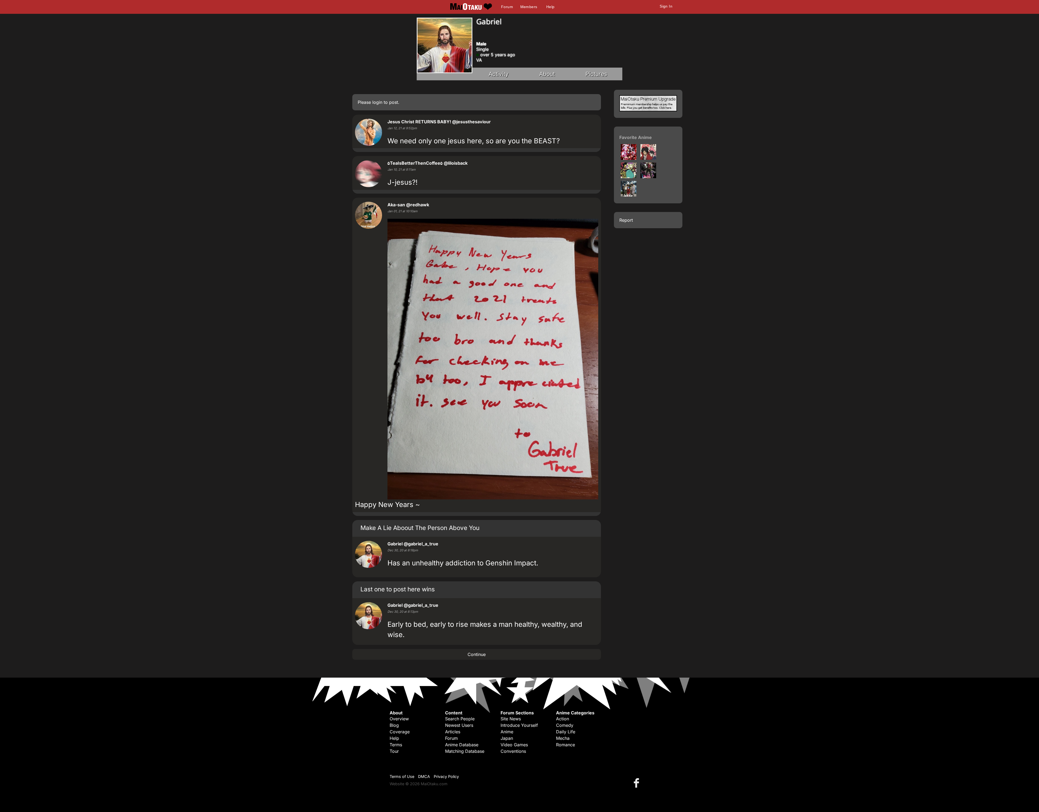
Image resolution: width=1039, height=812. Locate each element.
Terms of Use (402, 776)
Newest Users (459, 725)
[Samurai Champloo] (648, 158)
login (377, 102)
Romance (565, 744)
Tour (394, 751)
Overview (399, 718)
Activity (499, 74)
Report (626, 220)
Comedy (564, 725)
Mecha (563, 738)
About (547, 74)
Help (550, 7)
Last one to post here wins (397, 589)
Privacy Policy (446, 776)
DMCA (424, 776)
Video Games (514, 744)
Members (528, 7)
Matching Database (464, 751)
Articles (452, 731)
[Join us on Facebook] (637, 782)
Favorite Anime (635, 137)
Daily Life (565, 731)
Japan (507, 738)
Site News (511, 718)
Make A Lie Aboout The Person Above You (419, 527)
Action (562, 718)
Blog (394, 725)
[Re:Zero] (628, 158)
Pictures (596, 74)
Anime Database (461, 744)
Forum (507, 7)
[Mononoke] (628, 176)
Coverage (400, 731)
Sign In (666, 6)
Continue (477, 654)
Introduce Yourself (519, 725)
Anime (507, 731)
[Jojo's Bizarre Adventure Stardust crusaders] (648, 176)
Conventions (513, 751)
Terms (396, 744)
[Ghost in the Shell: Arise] (628, 195)
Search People (460, 718)
